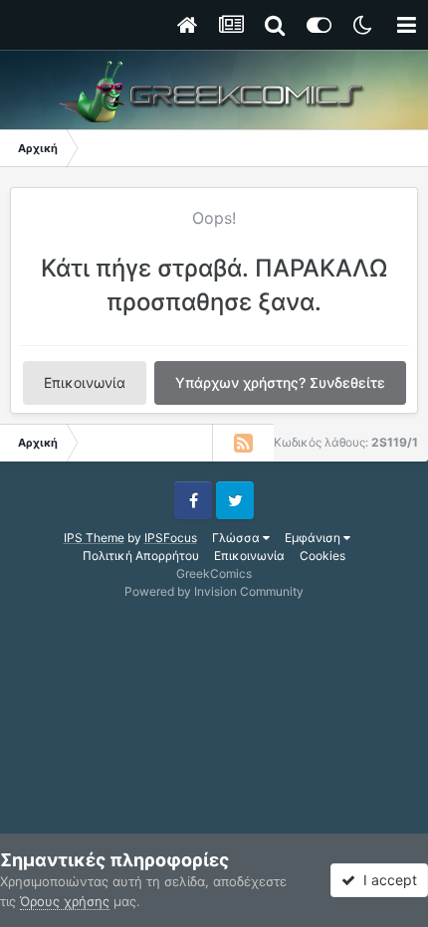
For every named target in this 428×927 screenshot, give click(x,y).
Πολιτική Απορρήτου (141, 555)
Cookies (322, 555)
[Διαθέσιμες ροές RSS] (243, 443)
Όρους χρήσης (64, 901)
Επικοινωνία (84, 382)
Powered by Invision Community (214, 591)
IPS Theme (94, 537)
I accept (386, 879)
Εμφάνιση (314, 537)
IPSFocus (170, 537)
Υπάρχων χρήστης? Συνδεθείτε (280, 382)
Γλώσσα (237, 537)
